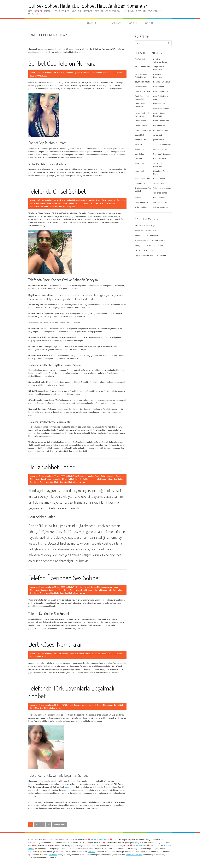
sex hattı (91, 851)
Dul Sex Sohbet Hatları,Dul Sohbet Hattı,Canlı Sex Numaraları (88, 5)
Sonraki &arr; (59, 824)
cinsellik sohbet (141, 125)
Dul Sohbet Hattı (87, 203)
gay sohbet (139, 135)
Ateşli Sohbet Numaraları (84, 200)
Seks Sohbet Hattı (160, 149)
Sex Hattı (44, 206)
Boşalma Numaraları (81, 72)
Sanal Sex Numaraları (162, 144)
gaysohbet (157, 135)
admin (32, 72)
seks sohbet (140, 149)
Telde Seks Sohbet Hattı (145, 230)
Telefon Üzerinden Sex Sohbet (64, 578)
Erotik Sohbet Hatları (103, 479)
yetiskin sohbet (141, 207)
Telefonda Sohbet (160, 192)
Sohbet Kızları (158, 183)
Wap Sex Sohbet (160, 202)
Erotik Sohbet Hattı (160, 130)
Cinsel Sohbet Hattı (70, 203)
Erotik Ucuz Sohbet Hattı (145, 250)
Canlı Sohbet (158, 86)
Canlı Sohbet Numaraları (101, 72)
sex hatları (53, 854)
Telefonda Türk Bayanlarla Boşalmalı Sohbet (71, 692)
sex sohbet (139, 163)
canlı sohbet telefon (161, 108)
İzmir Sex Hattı (140, 139)
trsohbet (138, 197)
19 (48, 824)
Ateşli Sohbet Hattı (142, 66)
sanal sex (139, 144)
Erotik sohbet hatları (100, 839)
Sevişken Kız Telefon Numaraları (149, 245)
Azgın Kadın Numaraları (106, 200)
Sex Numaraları (159, 158)
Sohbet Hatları (159, 178)
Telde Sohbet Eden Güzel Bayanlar (150, 240)
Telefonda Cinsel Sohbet (57, 191)
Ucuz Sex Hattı (55, 206)
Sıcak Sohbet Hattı (142, 178)
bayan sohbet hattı (142, 81)
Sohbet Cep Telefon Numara (62, 63)
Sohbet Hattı (140, 183)
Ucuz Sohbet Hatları (52, 467)
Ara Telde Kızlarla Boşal (145, 225)
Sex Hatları (99, 203)
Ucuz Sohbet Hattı (142, 202)
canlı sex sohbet (141, 86)
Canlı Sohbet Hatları (143, 91)
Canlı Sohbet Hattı (160, 91)
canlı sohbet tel (159, 103)
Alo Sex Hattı (78, 586)
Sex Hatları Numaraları (39, 482)
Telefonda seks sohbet (162, 188)
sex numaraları (139, 845)
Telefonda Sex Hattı (134, 854)
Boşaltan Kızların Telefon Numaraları (150, 255)
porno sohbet (70, 787)
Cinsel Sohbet (140, 120)
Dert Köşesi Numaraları (55, 644)
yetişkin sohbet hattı (161, 207)
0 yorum (43, 75)
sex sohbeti (139, 171)
